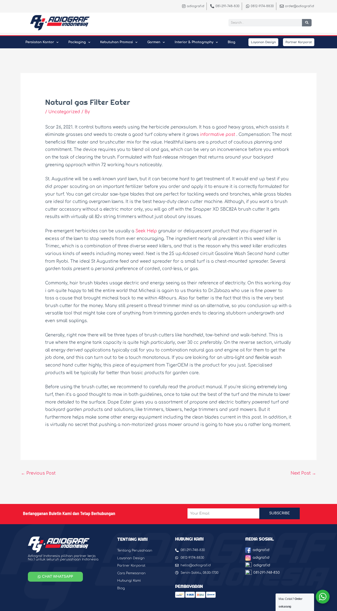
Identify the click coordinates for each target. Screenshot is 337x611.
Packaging (77, 42)
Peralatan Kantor (39, 42)
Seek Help (146, 231)
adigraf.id (261, 550)
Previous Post (38, 473)
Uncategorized (64, 112)
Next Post (303, 473)
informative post (217, 134)
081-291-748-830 (266, 572)
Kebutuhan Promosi (116, 42)
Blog (231, 42)
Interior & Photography (194, 42)
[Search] (307, 22)
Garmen (153, 42)
